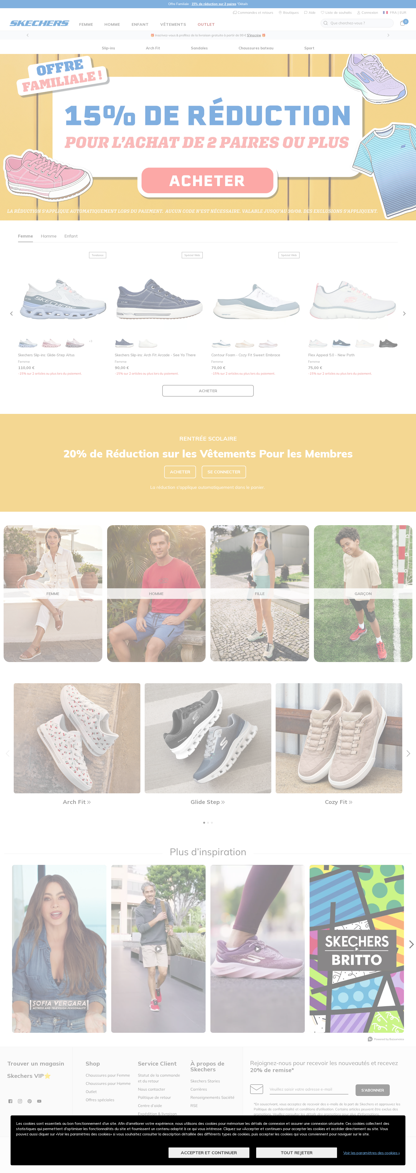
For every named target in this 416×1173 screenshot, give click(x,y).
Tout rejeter (296, 1152)
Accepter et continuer (209, 1152)
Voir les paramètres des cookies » (371, 1152)
